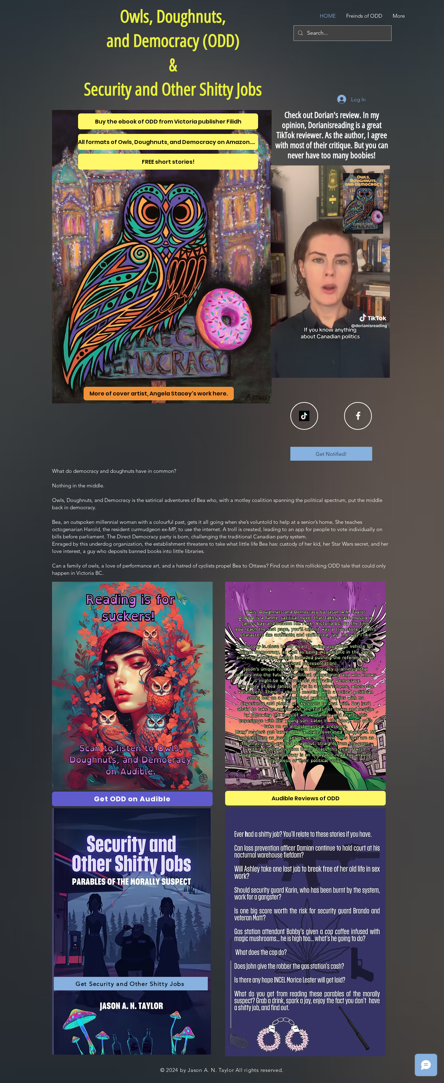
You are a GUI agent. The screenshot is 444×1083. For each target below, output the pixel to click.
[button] (381, 370)
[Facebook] (358, 415)
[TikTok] (304, 416)
